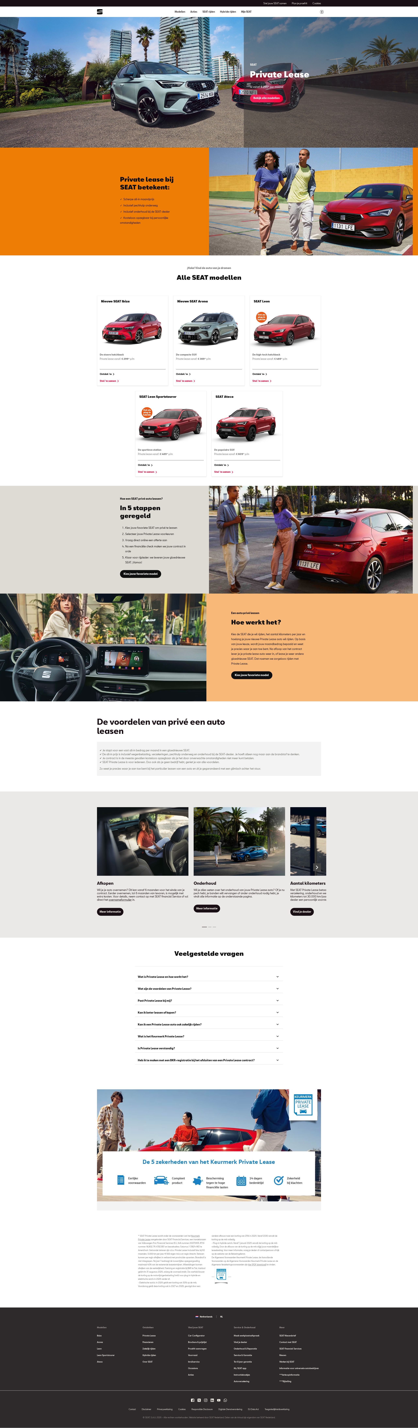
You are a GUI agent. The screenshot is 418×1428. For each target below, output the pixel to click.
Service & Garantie (243, 1355)
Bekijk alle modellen (266, 97)
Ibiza (99, 1335)
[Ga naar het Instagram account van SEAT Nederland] (206, 1400)
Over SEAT (148, 1362)
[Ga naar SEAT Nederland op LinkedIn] (212, 1400)
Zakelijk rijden (149, 1348)
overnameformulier (120, 899)
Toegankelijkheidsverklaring (277, 1409)
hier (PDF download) (257, 1264)
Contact (132, 1409)
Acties (193, 11)
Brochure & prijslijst (197, 1342)
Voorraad (192, 1355)
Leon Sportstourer (106, 1355)
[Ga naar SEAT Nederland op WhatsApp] (225, 1400)
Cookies (182, 1409)
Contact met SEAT (288, 1342)
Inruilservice (194, 1362)
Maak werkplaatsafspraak (246, 1335)
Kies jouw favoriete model (141, 573)
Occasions (193, 1368)
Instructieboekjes (242, 1375)
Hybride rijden (228, 11)
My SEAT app (240, 1368)
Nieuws (282, 1355)
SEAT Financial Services (290, 1348)
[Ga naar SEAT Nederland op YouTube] (219, 1400)
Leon (99, 1348)
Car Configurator (196, 1335)
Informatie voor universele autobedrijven (299, 1368)
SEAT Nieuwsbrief (287, 1335)
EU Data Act (253, 1409)
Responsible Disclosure (202, 1409)
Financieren (148, 1342)
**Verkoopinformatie (289, 1375)
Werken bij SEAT (286, 1362)
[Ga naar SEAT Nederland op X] (199, 1400)
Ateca (100, 1362)
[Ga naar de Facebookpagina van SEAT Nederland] (193, 1400)
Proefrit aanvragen (197, 1348)
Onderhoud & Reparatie (245, 1348)
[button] (317, 867)
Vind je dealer (240, 1342)
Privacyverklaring (164, 1409)
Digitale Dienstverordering (230, 1409)
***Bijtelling (285, 1381)
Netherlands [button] (206, 1316)
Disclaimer (146, 1409)
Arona (100, 1342)
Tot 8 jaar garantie (243, 1362)
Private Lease (149, 1335)
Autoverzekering (241, 1381)
